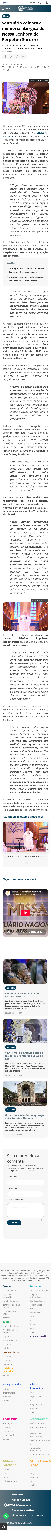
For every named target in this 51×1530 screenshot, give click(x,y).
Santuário (9, 1286)
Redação (35, 1286)
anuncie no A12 (38, 1336)
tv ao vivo (7, 1396)
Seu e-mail (13, 1188)
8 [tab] (20, 856)
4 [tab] (12, 856)
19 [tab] (43, 856)
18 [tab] (40, 856)
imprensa (7, 1336)
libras (32, 1316)
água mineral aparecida (9, 1295)
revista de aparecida (8, 1370)
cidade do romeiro (11, 1301)
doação (7, 1321)
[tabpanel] (25, 837)
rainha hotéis (9, 1364)
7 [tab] (18, 856)
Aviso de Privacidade (21, 1500)
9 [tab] (22, 856)
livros (5, 1477)
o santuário (8, 1356)
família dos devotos (12, 1326)
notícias (6, 1348)
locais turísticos (10, 1340)
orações (33, 1324)
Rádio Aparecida (36, 1386)
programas (34, 1408)
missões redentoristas (40, 1440)
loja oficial (7, 1344)
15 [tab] (34, 856)
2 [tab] (8, 856)
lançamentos (35, 1477)
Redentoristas (39, 1419)
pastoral (6, 1360)
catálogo (33, 1485)
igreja (32, 1308)
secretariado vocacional (40, 1454)
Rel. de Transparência (21, 1505)
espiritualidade (36, 1305)
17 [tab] (38, 856)
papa (32, 1328)
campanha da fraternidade (36, 1295)
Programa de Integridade (23, 1510)
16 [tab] (36, 856)
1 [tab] (6, 856)
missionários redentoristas (36, 1435)
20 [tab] (45, 856)
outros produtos (10, 1481)
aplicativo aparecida (39, 1290)
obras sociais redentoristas (36, 1449)
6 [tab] (16, 856)
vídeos (6, 1375)
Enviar (14, 1223)
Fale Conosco (37, 1515)
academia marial (10, 1290)
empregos (7, 1423)
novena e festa (11, 1352)
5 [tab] (14, 856)
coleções (33, 1473)
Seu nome (13, 1176)
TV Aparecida (12, 1384)
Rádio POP (10, 1419)
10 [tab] (24, 856)
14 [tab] (32, 856)
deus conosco (9, 1473)
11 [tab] (26, 856)
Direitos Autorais (19, 1515)
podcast (33, 1400)
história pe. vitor (37, 1423)
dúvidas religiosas (38, 1301)
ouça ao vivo (35, 1396)
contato (6, 1317)
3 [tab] (10, 856)
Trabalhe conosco (19, 1495)
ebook (32, 1481)
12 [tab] (28, 856)
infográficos (35, 1312)
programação (9, 1393)
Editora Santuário (9, 1463)
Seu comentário (16, 1200)
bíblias (6, 1469)
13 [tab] (30, 856)
